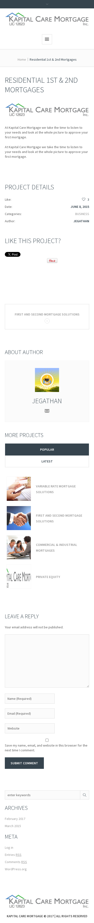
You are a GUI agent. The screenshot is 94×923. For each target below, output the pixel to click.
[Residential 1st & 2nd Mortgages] (47, 110)
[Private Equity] (19, 577)
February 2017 (15, 819)
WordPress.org (16, 869)
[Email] (47, 411)
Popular (47, 449)
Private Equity (48, 577)
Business (82, 214)
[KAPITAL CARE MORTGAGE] (47, 19)
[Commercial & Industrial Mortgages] (19, 547)
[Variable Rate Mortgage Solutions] (19, 489)
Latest (47, 461)
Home (22, 59)
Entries (13, 855)
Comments (16, 862)
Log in (9, 847)
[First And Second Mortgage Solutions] (19, 518)
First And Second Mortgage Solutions (47, 314)
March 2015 (13, 826)
